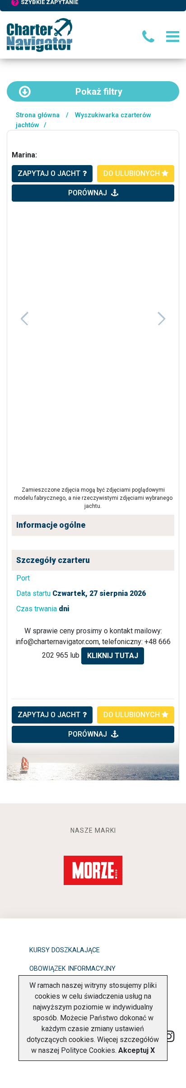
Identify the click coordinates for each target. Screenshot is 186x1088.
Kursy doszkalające (64, 950)
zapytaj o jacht (49, 173)
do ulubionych (132, 173)
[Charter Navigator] (39, 34)
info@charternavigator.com (57, 641)
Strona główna (38, 115)
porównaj (88, 193)
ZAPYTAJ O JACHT (49, 714)
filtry (98, 91)
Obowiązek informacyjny (72, 969)
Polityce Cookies (88, 1050)
